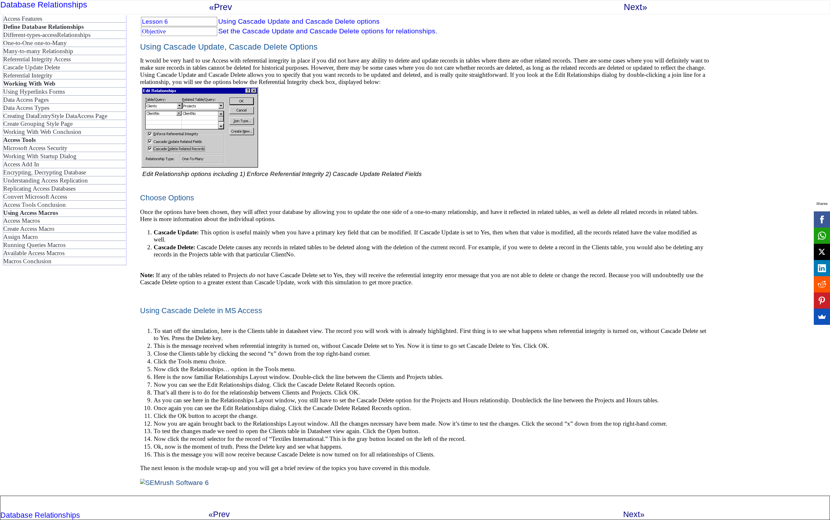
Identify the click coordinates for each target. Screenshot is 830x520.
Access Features (22, 18)
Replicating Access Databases (39, 188)
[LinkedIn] (822, 268)
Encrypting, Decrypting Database (44, 172)
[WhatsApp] (822, 236)
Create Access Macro (28, 228)
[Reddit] (822, 284)
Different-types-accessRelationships (46, 34)
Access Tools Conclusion (34, 204)
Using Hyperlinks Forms (34, 91)
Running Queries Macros (34, 245)
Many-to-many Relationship (38, 51)
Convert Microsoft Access (35, 196)
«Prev (220, 7)
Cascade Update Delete (31, 67)
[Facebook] (822, 219)
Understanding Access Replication (45, 180)
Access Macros (21, 220)
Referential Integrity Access (37, 59)
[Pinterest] (822, 300)
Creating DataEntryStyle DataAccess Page (55, 115)
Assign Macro (20, 236)
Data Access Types (26, 107)
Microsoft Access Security (35, 148)
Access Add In (21, 164)
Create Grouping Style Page (38, 123)
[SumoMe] (822, 317)
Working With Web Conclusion (42, 131)
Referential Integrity (28, 75)
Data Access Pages (26, 99)
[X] (822, 252)
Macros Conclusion (27, 261)
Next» (635, 7)
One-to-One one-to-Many (35, 43)
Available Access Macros (34, 253)
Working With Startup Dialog (40, 156)
